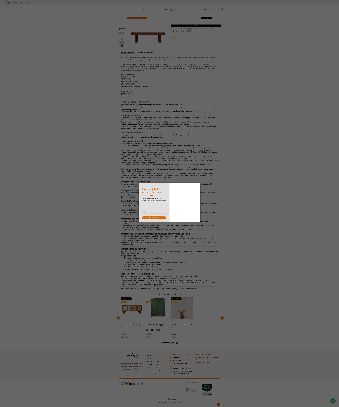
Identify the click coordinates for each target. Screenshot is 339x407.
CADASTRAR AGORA (154, 217)
